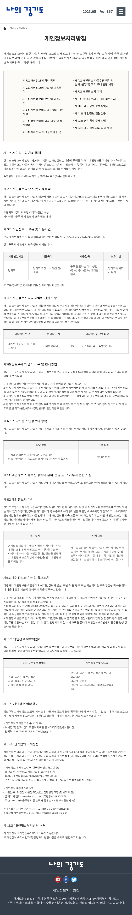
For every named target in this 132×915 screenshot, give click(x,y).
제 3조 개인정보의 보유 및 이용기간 (42, 100)
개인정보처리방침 (19, 28)
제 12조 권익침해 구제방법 (90, 120)
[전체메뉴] (121, 11)
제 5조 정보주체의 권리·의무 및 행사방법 (42, 122)
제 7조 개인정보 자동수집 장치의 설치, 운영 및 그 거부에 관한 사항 (94, 82)
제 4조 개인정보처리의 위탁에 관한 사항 (43, 112)
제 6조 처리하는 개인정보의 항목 (42, 132)
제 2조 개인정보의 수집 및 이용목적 (42, 89)
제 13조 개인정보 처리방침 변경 (93, 127)
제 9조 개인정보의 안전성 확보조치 (95, 98)
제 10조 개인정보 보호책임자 (91, 106)
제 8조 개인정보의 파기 (88, 91)
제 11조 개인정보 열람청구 (90, 113)
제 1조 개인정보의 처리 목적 (39, 80)
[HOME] (25, 11)
